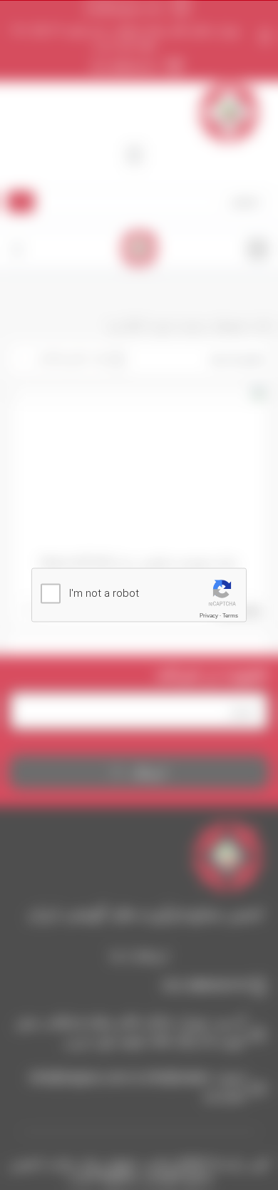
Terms (230, 615)
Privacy (209, 615)
